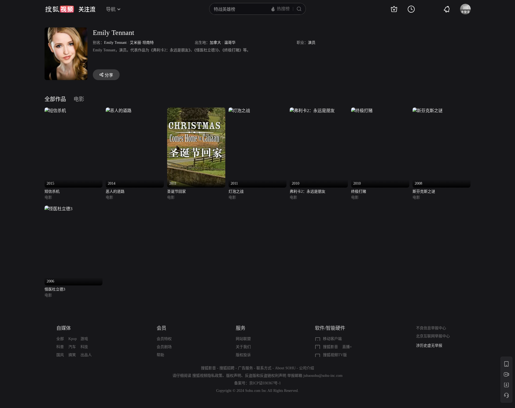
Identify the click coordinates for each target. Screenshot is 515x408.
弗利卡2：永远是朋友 (307, 191)
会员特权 (164, 339)
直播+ (347, 347)
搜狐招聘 (226, 368)
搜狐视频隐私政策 (207, 376)
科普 (60, 347)
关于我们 (243, 347)
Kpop (72, 339)
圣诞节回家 (176, 191)
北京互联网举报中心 (433, 336)
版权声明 (233, 376)
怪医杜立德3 (55, 289)
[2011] (196, 110)
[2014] (118, 110)
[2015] (55, 110)
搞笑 (72, 355)
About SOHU (285, 368)
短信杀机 (52, 191)
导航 (111, 9)
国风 (60, 355)
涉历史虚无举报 (429, 345)
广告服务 (245, 368)
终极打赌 (358, 191)
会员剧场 (164, 347)
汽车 (72, 347)
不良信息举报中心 (431, 328)
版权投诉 (243, 355)
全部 (60, 339)
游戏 (84, 339)
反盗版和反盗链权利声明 (265, 376)
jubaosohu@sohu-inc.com (323, 376)
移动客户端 (332, 339)
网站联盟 (243, 339)
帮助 (160, 355)
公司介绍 (306, 368)
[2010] (312, 110)
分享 (109, 75)
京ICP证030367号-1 (265, 383)
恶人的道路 (115, 191)
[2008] (428, 110)
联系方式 (263, 368)
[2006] (58, 208)
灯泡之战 (236, 191)
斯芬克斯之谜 (424, 191)
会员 (161, 328)
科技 (84, 347)
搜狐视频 (60, 9)
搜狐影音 (330, 347)
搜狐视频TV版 (335, 355)
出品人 (86, 355)
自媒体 (63, 328)
